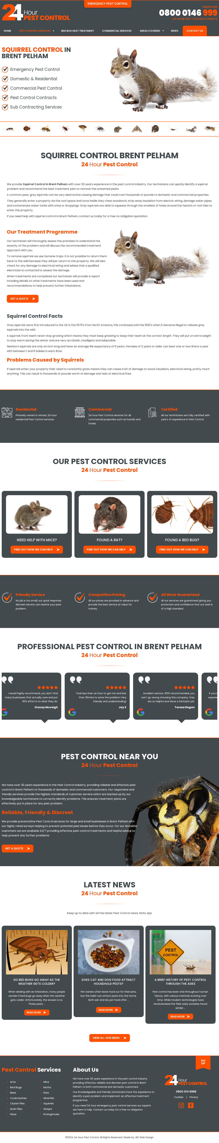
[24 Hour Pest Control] (36, 20)
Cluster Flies (17, 1103)
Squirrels (48, 1103)
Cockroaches (18, 1098)
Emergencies (51, 1114)
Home (7, 31)
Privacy (194, 1097)
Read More (34, 1012)
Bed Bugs (16, 1087)
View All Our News (106, 1038)
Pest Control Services (34, 31)
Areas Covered (150, 31)
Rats (46, 1092)
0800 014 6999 (186, 1092)
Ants (13, 1082)
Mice (46, 1082)
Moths (47, 1087)
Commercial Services (117, 31)
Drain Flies (16, 1109)
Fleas (13, 1114)
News (174, 31)
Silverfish (48, 1098)
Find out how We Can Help (33, 549)
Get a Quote (19, 299)
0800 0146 (188, 13)
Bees (13, 1092)
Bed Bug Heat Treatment (77, 31)
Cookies (178, 1097)
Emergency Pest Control (108, 3)
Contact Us (194, 31)
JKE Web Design (144, 1137)
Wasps (47, 1109)
